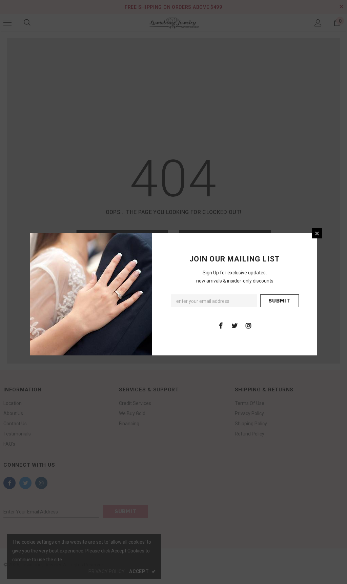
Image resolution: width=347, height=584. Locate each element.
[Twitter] (234, 325)
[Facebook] (221, 325)
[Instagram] (248, 325)
